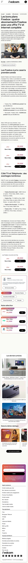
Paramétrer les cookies (8, 543)
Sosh (3, 530)
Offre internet (15, 14)
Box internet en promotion (8, 490)
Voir (20, 149)
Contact (4, 547)
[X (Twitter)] (18, 556)
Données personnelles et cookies (10, 541)
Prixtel (3, 523)
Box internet (5, 499)
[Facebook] (9, 556)
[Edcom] (13, 2)
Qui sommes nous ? (7, 545)
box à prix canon (8, 80)
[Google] (3, 556)
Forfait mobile (5, 497)
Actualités (8, 14)
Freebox (16, 180)
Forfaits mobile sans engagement (10, 492)
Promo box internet (7, 300)
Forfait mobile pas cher (8, 488)
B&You (3, 528)
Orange (4, 516)
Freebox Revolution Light (15, 90)
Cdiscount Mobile (6, 521)
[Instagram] (15, 556)
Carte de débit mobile (7, 506)
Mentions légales (6, 538)
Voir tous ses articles (9, 287)
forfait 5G (5, 224)
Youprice (4, 533)
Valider (14, 473)
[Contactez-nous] (25, 2)
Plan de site (5, 550)
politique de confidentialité (10, 478)
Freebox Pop (17, 226)
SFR (3, 519)
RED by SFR (5, 526)
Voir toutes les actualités (14, 451)
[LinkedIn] (6, 556)
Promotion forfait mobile (8, 296)
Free (3, 512)
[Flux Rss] (21, 556)
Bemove (21, 559)
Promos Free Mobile (7, 495)
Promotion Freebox (19, 293)
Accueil (2, 14)
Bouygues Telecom (7, 514)
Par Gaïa (3, 61)
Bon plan (19, 300)
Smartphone (5, 502)
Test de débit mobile (7, 504)
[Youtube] (12, 556)
